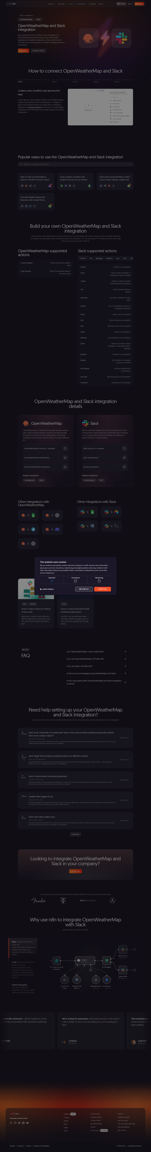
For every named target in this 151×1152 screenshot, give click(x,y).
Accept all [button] (102, 589)
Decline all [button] (84, 589)
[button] (47, 589)
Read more (50, 573)
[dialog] (75, 576)
